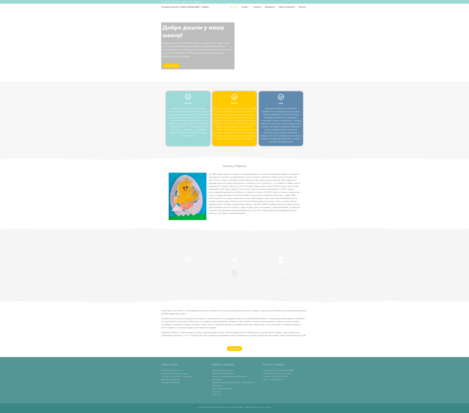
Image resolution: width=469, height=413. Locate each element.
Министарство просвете (222, 370)
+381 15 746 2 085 (172, 2)
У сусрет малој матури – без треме (176, 376)
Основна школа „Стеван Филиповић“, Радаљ (185, 6)
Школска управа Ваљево (223, 373)
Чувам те (216, 391)
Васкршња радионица (171, 379)
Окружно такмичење (170, 382)
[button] (249, 7)
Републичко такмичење (171, 370)
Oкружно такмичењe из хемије (174, 373)
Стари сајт (216, 394)
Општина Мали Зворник (222, 388)
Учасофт (267, 407)
